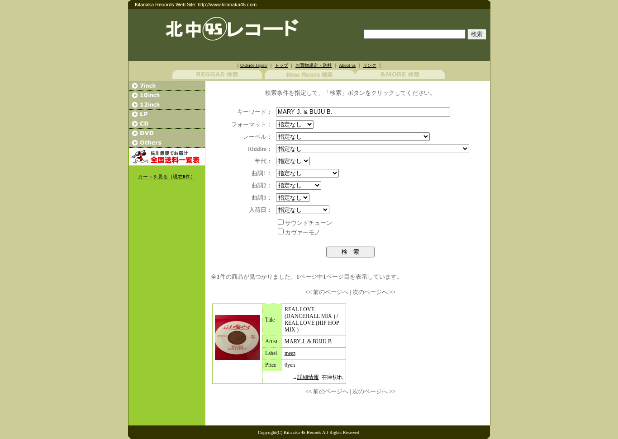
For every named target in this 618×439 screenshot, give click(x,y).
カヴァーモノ (302, 232)
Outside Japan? (253, 65)
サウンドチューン (308, 223)
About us (347, 65)
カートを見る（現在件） (166, 176)
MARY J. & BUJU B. (309, 341)
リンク (369, 65)
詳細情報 (308, 377)
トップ (281, 65)
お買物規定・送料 (313, 65)
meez (290, 353)
